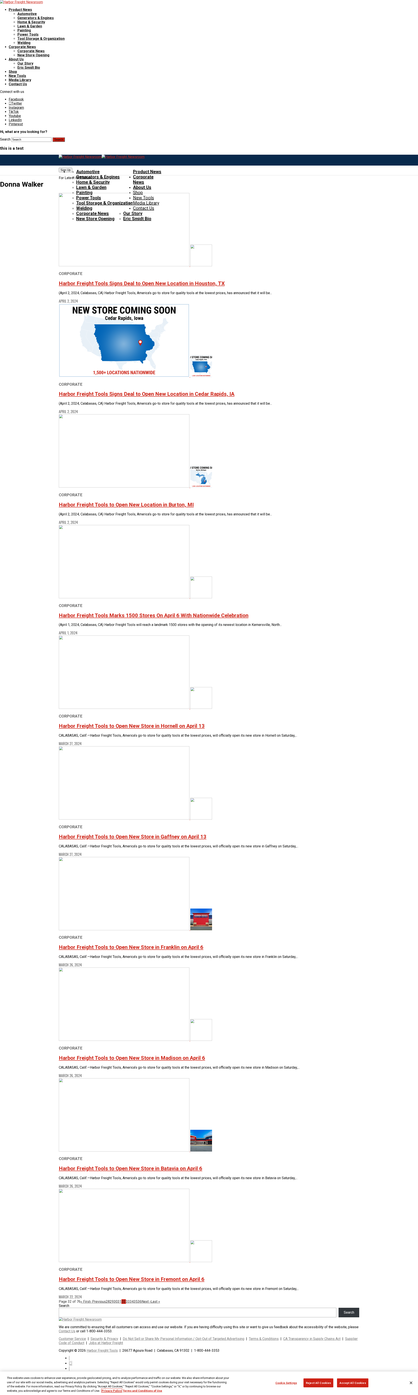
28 (108, 1301)
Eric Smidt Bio (28, 67)
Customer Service (72, 1339)
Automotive (27, 14)
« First (85, 1301)
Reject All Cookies (318, 1383)
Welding (23, 43)
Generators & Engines (35, 18)
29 (112, 1301)
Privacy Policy (112, 1390)
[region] (209, 1383)
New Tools (17, 76)
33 (128, 1301)
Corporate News (22, 47)
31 (119, 1301)
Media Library (20, 80)
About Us (16, 59)
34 (132, 1301)
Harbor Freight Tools (102, 1350)
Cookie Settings (286, 1383)
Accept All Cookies (352, 1383)
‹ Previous (98, 1301)
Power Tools (28, 34)
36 (140, 1301)
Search (5, 139)
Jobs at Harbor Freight (106, 1343)
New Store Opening (33, 55)
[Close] (411, 1383)
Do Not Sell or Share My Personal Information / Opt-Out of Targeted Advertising (183, 1339)
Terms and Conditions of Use (142, 1390)
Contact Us (18, 84)
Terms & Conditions (264, 1339)
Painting (24, 30)
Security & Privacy (104, 1339)
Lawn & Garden (29, 26)
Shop (13, 72)
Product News (20, 10)
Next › (146, 1301)
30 (116, 1301)
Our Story (25, 63)
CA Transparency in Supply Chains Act (311, 1339)
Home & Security (31, 22)
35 (136, 1301)
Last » (155, 1301)
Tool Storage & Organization (41, 39)
